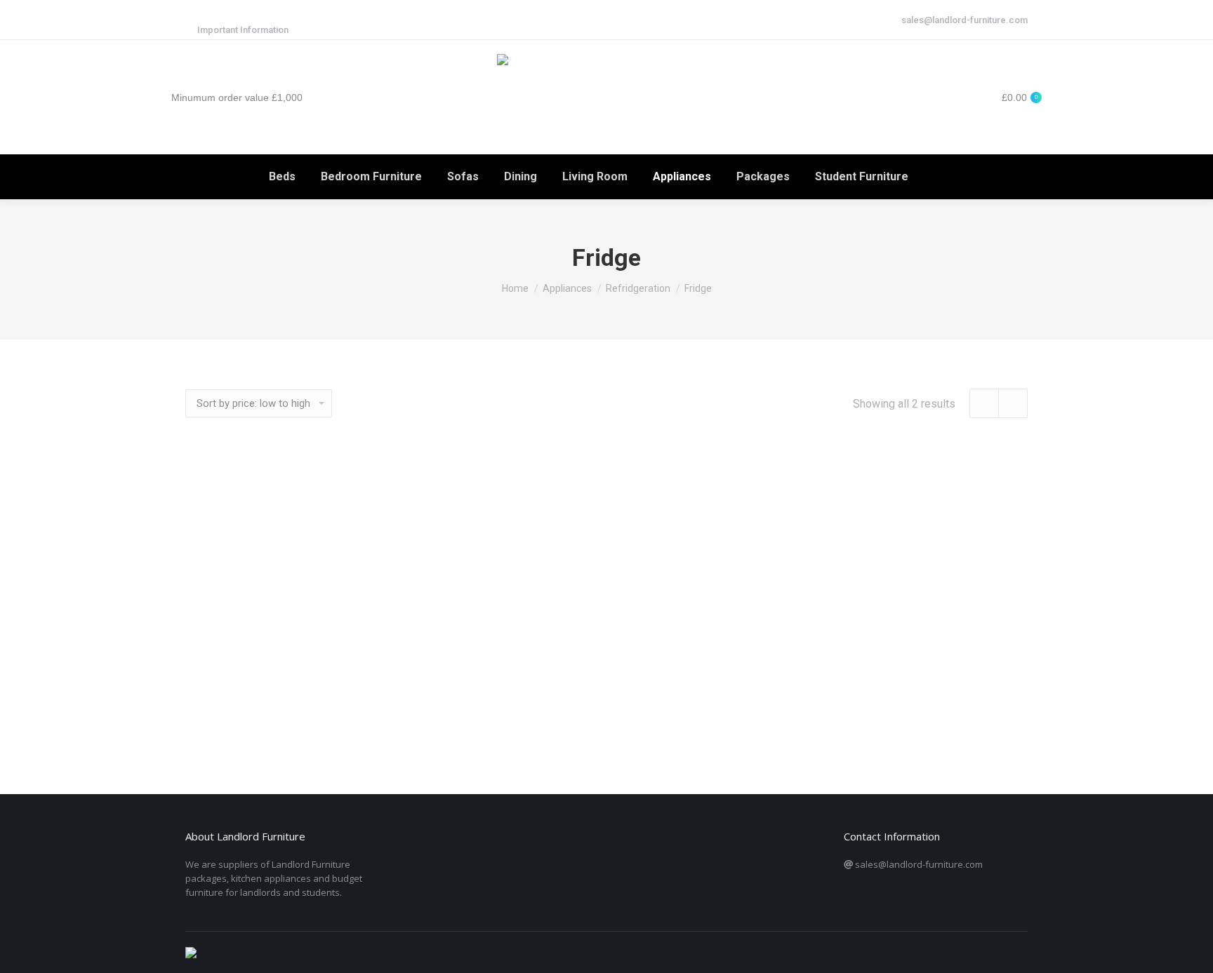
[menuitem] (282, 177)
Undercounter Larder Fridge (317, 720)
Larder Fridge (606, 720)
